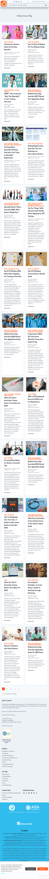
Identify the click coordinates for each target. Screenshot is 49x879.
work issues (35, 579)
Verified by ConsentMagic (43, 875)
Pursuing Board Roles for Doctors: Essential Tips (12, 463)
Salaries (16, 204)
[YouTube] (14, 1)
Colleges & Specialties (13, 203)
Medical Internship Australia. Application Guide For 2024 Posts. (36, 649)
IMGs (12, 144)
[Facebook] (24, 793)
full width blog (36, 89)
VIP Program (5, 753)
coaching (10, 41)
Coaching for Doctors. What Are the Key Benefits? (12, 47)
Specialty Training (39, 205)
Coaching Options (6, 776)
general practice (8, 204)
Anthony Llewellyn (9, 52)
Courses (4, 762)
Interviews (10, 89)
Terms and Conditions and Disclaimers (11, 793)
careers (10, 143)
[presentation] (12, 32)
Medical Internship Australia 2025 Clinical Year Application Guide (36, 464)
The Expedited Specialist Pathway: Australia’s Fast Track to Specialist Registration (11, 152)
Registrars (17, 394)
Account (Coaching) (6, 797)
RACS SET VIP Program (7, 755)
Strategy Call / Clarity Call (8, 751)
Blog (5, 41)
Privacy (4, 795)
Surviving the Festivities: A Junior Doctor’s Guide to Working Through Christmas (35, 587)
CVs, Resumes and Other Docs (9, 757)
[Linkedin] (34, 793)
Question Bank (5, 774)
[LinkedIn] (16, 1)
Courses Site (5, 778)
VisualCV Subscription (7, 766)
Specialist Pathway (6, 760)
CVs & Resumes (35, 41)
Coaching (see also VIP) (7, 764)
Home (3, 694)
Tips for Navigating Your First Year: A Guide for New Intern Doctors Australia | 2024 (11, 522)
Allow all (42, 869)
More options (30, 869)
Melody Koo (31, 219)
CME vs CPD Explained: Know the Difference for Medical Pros (36, 399)
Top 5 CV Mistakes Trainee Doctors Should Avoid (36, 273)
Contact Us (4, 799)
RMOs (5, 395)
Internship (30, 91)
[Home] (21, 1)
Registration (38, 91)
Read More (7, 68)
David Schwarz (8, 468)
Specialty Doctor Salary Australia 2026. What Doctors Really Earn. (12, 209)
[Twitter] (26, 793)
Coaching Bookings (6, 785)
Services (10, 395)
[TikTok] (36, 793)
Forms (3, 783)
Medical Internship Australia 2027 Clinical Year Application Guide (36, 96)
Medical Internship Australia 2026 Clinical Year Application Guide (12, 336)
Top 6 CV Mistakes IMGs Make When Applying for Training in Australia (12, 273)
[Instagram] (19, 1)
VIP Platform (5, 780)
